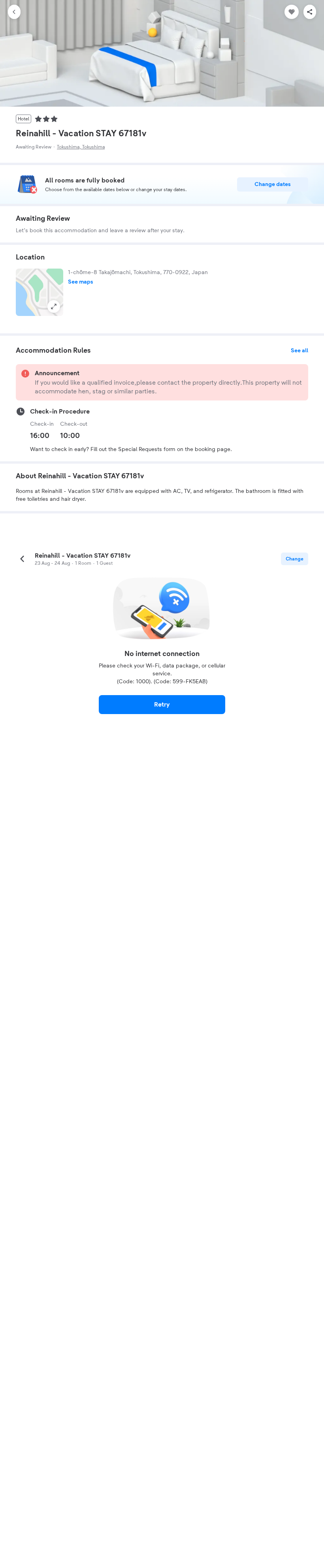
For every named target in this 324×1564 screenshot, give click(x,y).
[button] (39, 292)
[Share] (309, 12)
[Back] (14, 12)
